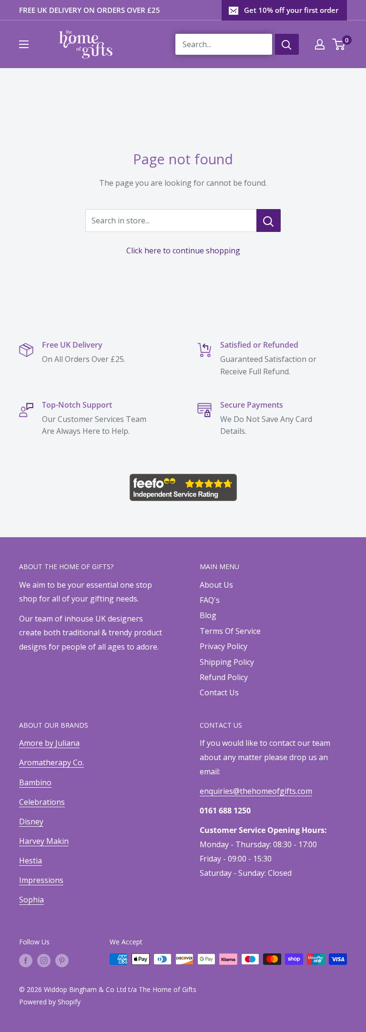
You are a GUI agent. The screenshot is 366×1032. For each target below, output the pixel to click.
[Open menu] (24, 44)
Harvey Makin (44, 841)
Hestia (30, 860)
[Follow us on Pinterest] (62, 960)
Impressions (41, 880)
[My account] (320, 44)
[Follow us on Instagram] (44, 960)
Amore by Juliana (49, 743)
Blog (208, 615)
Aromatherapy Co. (51, 762)
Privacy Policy (223, 646)
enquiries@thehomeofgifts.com (256, 791)
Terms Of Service (230, 631)
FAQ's (210, 600)
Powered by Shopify (50, 1001)
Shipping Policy (227, 662)
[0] (339, 44)
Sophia (31, 899)
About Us (216, 585)
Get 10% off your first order (291, 10)
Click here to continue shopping (183, 250)
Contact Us (219, 692)
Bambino (35, 782)
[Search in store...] (268, 220)
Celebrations (42, 802)
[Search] (287, 44)
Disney (31, 821)
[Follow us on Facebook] (25, 960)
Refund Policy (224, 677)
